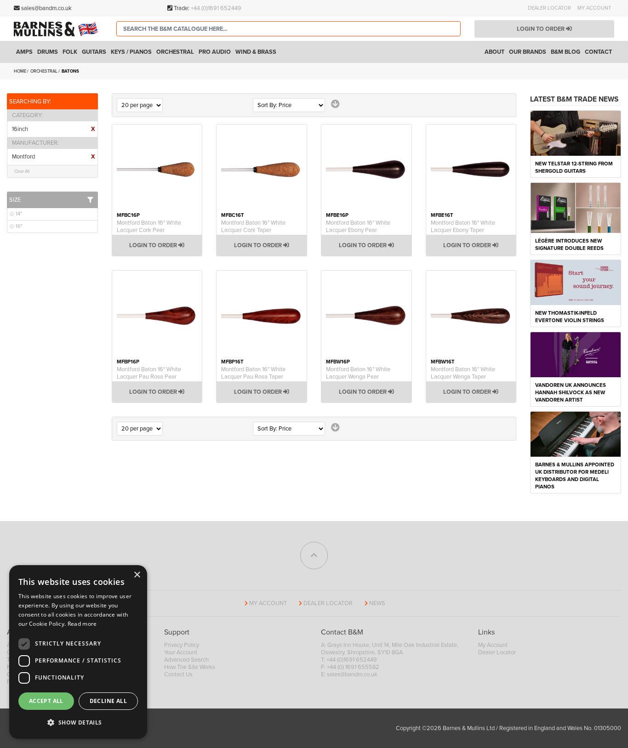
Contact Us (178, 674)
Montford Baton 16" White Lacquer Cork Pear (149, 226)
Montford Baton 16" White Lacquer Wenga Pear (358, 373)
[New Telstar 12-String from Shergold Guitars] (576, 132)
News (377, 603)
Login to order (541, 29)
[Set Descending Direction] (335, 104)
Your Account (180, 652)
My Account (594, 8)
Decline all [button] (108, 701)
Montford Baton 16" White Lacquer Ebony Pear (358, 226)
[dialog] (78, 652)
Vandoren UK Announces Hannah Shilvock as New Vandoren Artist (570, 392)
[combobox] (288, 28)
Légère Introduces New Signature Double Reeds (569, 244)
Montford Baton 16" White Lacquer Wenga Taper (463, 373)
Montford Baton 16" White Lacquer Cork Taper (253, 226)
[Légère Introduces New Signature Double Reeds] (576, 207)
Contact (598, 52)
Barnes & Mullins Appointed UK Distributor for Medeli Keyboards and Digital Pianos (574, 476)
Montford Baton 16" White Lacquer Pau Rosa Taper (253, 373)
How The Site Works (189, 667)
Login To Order (153, 245)
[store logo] (58, 29)
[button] (78, 723)
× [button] (136, 575)
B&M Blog (565, 52)
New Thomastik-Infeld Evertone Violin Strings (569, 316)
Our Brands (527, 52)
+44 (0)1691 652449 (216, 8)
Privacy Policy (181, 645)
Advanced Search (186, 659)
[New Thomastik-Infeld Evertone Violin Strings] (576, 282)
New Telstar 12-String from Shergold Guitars (574, 167)
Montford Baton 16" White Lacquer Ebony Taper (463, 226)
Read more (82, 624)
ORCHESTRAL (44, 71)
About (494, 52)
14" (18, 214)
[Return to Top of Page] (314, 555)
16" (18, 226)
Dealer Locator (549, 8)
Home (20, 71)
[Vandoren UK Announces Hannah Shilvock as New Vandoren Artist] (576, 354)
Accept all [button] (46, 701)
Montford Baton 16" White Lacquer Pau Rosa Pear (149, 373)
